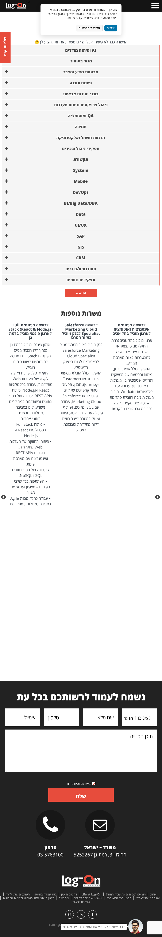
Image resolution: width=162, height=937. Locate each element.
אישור (111, 28)
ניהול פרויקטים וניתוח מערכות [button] (81, 105)
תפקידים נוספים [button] (80, 280)
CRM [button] (80, 258)
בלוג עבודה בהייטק (45, 894)
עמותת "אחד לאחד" (148, 898)
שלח (81, 796)
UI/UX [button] (81, 225)
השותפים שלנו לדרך (18, 894)
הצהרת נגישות (81, 902)
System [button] (80, 170)
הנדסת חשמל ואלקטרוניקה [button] (80, 137)
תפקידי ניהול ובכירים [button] (80, 148)
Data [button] (81, 214)
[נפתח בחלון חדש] (92, 914)
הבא (82, 292)
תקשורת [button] (80, 159)
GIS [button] (80, 247)
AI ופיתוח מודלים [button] (80, 50)
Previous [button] (158, 497)
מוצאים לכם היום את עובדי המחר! (126, 894)
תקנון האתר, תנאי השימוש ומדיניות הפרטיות (28, 898)
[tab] (80, 50)
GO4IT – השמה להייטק (88, 898)
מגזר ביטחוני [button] (80, 61)
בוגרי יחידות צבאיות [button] (81, 94)
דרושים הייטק (69, 894)
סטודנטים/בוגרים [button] (80, 269)
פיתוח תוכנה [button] (81, 83)
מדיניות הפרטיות (89, 28)
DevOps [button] (81, 192)
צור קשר (64, 898)
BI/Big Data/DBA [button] (81, 203)
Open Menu (154, 6)
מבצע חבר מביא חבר (119, 898)
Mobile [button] (81, 181)
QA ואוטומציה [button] (81, 115)
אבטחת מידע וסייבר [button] (80, 72)
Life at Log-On (91, 894)
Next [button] (4, 497)
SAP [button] (81, 236)
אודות (153, 894)
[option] (131, 367)
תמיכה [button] (80, 126)
